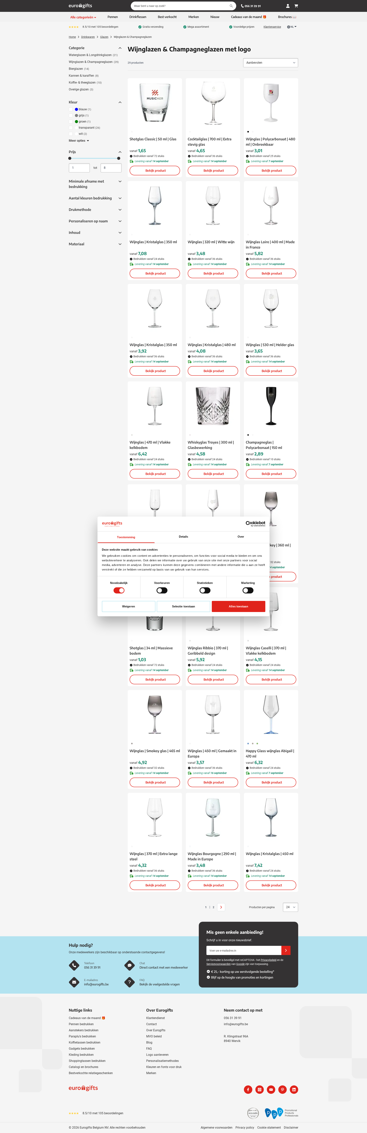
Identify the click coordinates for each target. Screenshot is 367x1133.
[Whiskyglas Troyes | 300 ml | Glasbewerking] (213, 406)
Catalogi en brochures (83, 1067)
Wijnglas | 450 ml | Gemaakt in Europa (212, 753)
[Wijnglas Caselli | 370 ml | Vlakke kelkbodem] (271, 612)
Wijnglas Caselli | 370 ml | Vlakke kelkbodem (266, 650)
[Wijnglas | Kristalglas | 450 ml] (271, 817)
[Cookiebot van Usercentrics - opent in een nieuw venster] (248, 524)
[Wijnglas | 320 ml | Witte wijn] (213, 205)
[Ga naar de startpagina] (80, 6)
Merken (151, 1073)
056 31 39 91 (253, 6)
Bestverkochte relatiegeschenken (91, 1073)
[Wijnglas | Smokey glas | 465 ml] (155, 714)
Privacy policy (244, 1127)
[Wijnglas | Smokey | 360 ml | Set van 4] (271, 509)
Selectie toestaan (183, 606)
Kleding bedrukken (81, 1055)
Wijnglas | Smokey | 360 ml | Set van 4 (268, 548)
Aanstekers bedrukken (83, 1030)
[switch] (162, 590)
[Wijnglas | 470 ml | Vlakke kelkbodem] (155, 406)
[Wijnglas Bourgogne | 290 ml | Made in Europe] (213, 817)
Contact (151, 1024)
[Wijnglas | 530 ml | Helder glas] (271, 308)
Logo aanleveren (157, 1055)
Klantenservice (272, 26)
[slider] (69, 158)
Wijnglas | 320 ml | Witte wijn (211, 242)
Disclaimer (291, 1127)
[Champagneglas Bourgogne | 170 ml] (155, 509)
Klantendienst (155, 1018)
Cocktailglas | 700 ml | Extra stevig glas (209, 141)
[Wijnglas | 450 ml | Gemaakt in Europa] (213, 714)
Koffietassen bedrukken (84, 1042)
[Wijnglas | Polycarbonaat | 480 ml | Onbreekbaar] (271, 103)
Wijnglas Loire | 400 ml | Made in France (270, 244)
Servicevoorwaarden (218, 964)
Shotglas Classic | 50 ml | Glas (153, 139)
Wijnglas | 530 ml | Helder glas (270, 344)
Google (240, 964)
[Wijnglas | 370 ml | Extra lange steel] (155, 817)
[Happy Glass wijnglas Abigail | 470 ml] (271, 714)
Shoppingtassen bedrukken (87, 1061)
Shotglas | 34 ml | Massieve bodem (151, 650)
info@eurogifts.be (236, 1024)
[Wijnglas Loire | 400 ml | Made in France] (271, 205)
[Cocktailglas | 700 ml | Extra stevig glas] (213, 103)
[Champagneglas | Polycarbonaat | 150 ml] (271, 406)
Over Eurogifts (155, 1030)
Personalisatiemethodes (162, 1061)
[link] (200, 907)
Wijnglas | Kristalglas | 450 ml (269, 853)
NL (292, 26)
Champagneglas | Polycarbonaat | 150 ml (264, 445)
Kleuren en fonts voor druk (164, 1067)
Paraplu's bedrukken (82, 1036)
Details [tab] (183, 536)
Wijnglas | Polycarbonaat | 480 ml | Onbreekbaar (270, 141)
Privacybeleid (268, 960)
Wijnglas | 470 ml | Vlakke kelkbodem (150, 445)
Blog (149, 1042)
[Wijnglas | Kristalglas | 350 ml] (155, 205)
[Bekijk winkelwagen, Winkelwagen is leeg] (296, 6)
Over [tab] (241, 536)
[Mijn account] (288, 6)
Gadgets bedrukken (82, 1048)
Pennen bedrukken (81, 1024)
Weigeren (128, 606)
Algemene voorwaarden (216, 1127)
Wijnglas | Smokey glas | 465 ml (155, 751)
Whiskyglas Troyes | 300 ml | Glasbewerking (211, 445)
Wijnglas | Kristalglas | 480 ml (212, 344)
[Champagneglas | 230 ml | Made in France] (213, 509)
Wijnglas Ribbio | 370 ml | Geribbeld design (208, 650)
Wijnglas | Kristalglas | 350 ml (153, 242)
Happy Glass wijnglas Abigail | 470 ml (270, 753)
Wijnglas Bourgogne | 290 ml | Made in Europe (212, 856)
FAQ (149, 1048)
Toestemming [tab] (126, 537)
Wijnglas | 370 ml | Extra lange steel (154, 856)
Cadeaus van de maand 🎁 (87, 1018)
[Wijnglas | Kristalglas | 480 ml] (213, 308)
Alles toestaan (238, 606)
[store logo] (125, 1089)
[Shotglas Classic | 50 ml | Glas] (155, 103)
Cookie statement (269, 1127)
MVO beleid (154, 1036)
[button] (120, 48)
